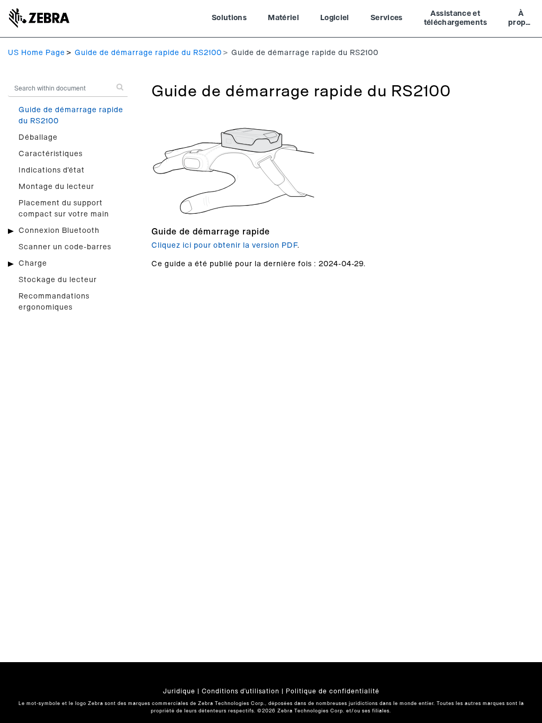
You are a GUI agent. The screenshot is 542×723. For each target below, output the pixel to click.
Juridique (179, 691)
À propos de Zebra (521, 19)
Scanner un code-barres (65, 247)
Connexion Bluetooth (59, 230)
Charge (33, 263)
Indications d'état (52, 170)
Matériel (283, 18)
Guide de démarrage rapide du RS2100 (148, 53)
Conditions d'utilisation (240, 691)
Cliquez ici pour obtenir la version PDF (224, 245)
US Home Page (36, 53)
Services (387, 18)
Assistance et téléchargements (455, 18)
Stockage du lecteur (58, 280)
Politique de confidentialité (333, 691)
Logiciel (334, 18)
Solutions (229, 18)
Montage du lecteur (56, 187)
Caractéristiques (51, 154)
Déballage (38, 137)
